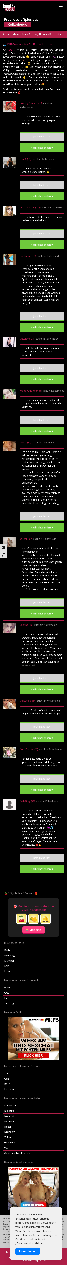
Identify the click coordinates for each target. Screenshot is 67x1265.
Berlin (7, 950)
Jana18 (11, 49)
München (9, 960)
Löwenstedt (11, 1105)
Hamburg (9, 955)
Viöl (6, 1147)
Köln (6, 966)
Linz (6, 998)
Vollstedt (9, 1137)
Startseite (7, 34)
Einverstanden (27, 1251)
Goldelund (9, 1142)
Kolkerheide (26, 107)
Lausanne (9, 1089)
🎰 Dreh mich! (33, 929)
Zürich (7, 1073)
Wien (7, 987)
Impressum (40, 1260)
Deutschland (20, 34)
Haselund (9, 1121)
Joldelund (9, 1110)
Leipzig (8, 971)
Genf (7, 1078)
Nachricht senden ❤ (42, 147)
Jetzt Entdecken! (42, 136)
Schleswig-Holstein (38, 34)
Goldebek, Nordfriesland (17, 1153)
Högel (7, 1126)
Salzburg (9, 1003)
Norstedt (9, 1116)
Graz (6, 992)
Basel (7, 1084)
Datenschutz (27, 1260)
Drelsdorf (9, 1132)
